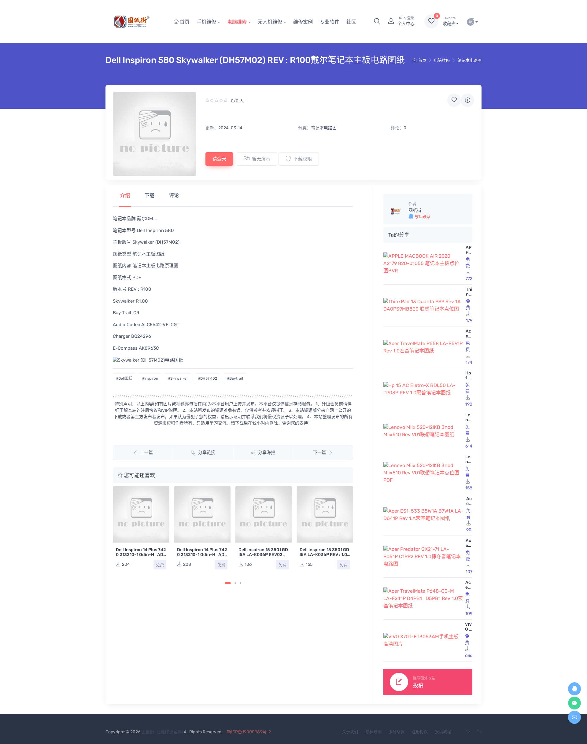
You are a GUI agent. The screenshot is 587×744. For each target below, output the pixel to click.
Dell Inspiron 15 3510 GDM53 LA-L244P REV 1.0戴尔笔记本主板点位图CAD (324, 500)
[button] (377, 21)
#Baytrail (235, 378)
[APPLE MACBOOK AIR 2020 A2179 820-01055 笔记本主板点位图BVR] (423, 263)
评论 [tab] (174, 195)
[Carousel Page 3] (240, 583)
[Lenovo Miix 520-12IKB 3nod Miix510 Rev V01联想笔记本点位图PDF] (423, 473)
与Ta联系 (421, 216)
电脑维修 (237, 22)
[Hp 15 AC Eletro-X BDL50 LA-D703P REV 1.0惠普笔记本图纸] (423, 389)
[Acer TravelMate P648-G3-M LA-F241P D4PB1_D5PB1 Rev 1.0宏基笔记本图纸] (423, 598)
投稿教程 (443, 731)
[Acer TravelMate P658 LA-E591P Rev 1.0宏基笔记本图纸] (423, 347)
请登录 (219, 159)
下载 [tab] (149, 195)
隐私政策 (373, 731)
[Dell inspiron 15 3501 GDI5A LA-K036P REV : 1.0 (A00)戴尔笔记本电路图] (263, 514)
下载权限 (303, 159)
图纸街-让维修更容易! (162, 732)
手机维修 (206, 22)
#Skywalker (178, 378)
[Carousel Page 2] (235, 583)
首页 (184, 22)
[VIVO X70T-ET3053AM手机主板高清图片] (423, 640)
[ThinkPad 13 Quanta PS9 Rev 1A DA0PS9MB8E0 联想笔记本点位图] (423, 305)
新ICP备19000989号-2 (249, 732)
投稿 (418, 685)
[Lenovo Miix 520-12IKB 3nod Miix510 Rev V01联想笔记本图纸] (423, 431)
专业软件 (329, 22)
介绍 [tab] (125, 195)
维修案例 (303, 22)
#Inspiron (150, 378)
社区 (351, 22)
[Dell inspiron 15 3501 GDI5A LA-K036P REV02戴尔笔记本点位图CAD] (202, 514)
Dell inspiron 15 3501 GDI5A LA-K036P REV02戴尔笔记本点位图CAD (202, 554)
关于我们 (350, 731)
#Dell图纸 (124, 378)
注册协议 (420, 731)
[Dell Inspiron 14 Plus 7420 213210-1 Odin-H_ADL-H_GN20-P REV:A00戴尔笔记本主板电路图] (141, 514)
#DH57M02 (207, 378)
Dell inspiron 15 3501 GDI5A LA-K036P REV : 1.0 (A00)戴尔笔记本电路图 (263, 554)
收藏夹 (449, 21)
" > (468, 731)
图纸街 (414, 210)
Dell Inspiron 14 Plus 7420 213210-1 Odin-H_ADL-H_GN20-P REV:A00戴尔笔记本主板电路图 (141, 557)
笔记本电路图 (470, 60)
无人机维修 (270, 22)
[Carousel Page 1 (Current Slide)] (228, 583)
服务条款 (396, 731)
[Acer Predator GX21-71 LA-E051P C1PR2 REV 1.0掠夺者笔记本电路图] (423, 557)
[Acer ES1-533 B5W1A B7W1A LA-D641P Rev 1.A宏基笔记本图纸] (423, 514)
